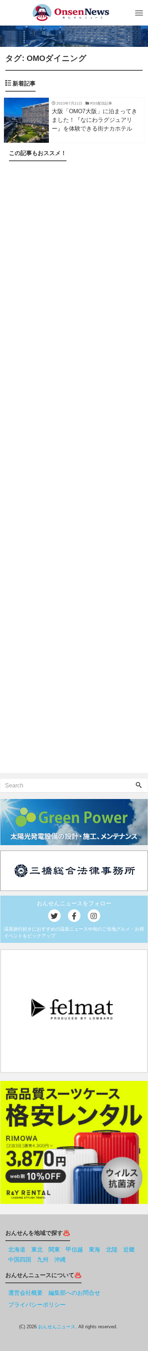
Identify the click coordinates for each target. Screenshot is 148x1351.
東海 (94, 1249)
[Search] (138, 785)
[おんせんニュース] (70, 12)
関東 (54, 1249)
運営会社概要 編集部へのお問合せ (54, 1293)
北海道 (17, 1249)
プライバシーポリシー (37, 1305)
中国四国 (19, 1260)
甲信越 (74, 1249)
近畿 (129, 1249)
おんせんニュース (56, 1326)
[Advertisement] (74, 468)
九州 (42, 1260)
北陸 (111, 1249)
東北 (37, 1249)
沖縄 (60, 1260)
